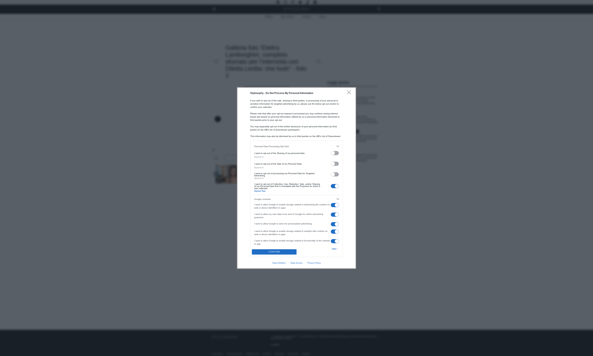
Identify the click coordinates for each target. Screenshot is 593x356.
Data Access (296, 263)
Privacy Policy (314, 263)
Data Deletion (279, 263)
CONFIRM (274, 252)
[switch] (335, 153)
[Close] (350, 93)
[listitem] (296, 146)
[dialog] (296, 178)
